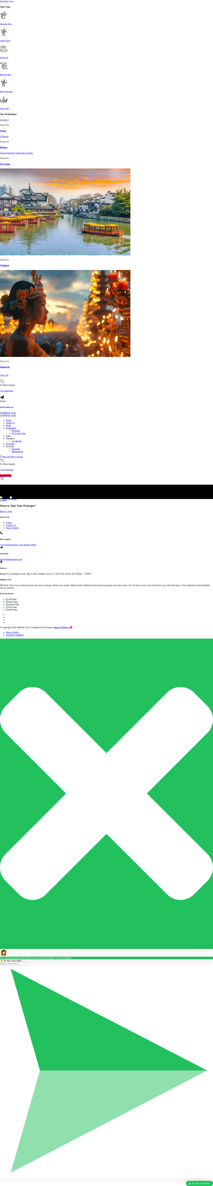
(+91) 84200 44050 (27, 545)
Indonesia (5, 367)
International (17, 451)
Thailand (4, 265)
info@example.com (6, 407)
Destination (11, 428)
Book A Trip (5, 475)
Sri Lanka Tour (19, 433)
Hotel (8, 425)
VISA (8, 436)
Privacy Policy (12, 528)
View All (4, 375)
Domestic (16, 449)
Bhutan (3, 147)
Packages (16, 430)
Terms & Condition (14, 635)
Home (8, 420)
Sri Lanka (5, 164)
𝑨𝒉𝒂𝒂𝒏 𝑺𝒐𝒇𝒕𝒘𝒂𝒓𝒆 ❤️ (62, 627)
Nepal (3, 131)
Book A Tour (6, 511)
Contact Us (11, 525)
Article (9, 522)
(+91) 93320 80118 (6, 391)
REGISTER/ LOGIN (12, 457)
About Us (10, 423)
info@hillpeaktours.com (11, 559)
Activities (10, 444)
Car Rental (16, 441)
